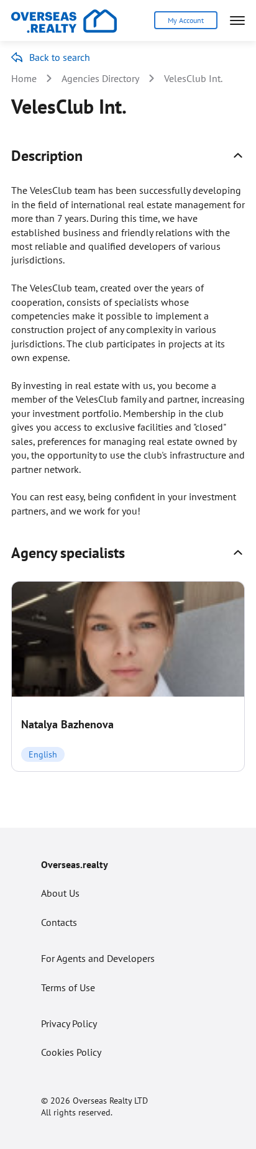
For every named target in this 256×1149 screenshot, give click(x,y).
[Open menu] (237, 20)
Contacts (59, 922)
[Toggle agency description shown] (238, 155)
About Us (60, 893)
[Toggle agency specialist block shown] (238, 552)
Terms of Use (68, 987)
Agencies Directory (100, 78)
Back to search (59, 57)
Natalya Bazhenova (67, 724)
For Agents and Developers (98, 958)
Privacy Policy (69, 1023)
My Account (186, 20)
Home (24, 78)
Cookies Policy (71, 1052)
